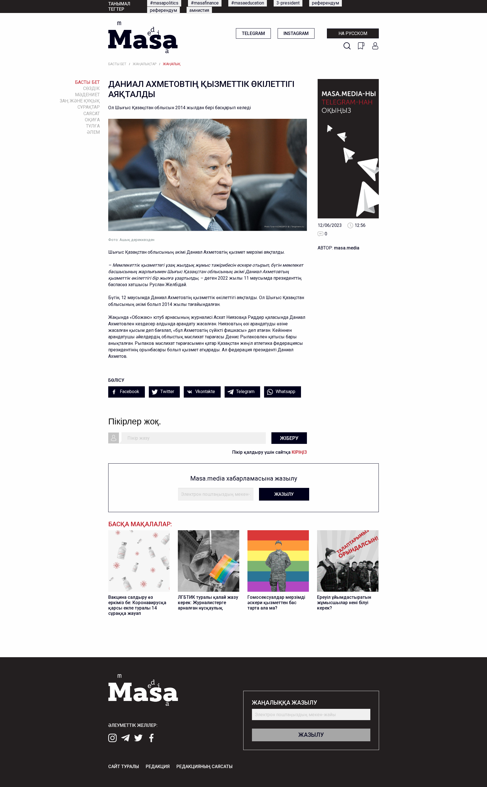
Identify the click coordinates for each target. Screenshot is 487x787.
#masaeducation (247, 3)
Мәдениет (87, 94)
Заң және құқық (80, 101)
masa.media (346, 248)
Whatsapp (285, 391)
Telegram (253, 33)
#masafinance (205, 3)
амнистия (199, 10)
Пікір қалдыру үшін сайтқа (269, 452)
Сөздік (91, 88)
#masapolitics (164, 3)
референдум (325, 3)
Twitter (166, 391)
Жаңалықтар (144, 64)
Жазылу (284, 494)
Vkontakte (204, 391)
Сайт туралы (123, 766)
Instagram (296, 33)
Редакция (158, 766)
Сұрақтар (89, 107)
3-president (288, 3)
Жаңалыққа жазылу (284, 703)
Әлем (93, 132)
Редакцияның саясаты (204, 766)
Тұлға (93, 126)
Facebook (129, 391)
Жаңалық (171, 64)
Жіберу (289, 438)
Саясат (91, 113)
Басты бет (117, 64)
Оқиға (92, 119)
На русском (352, 33)
